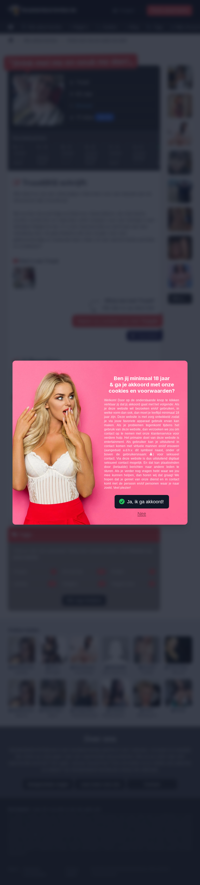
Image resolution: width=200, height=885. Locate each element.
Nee (142, 514)
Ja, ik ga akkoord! (145, 501)
